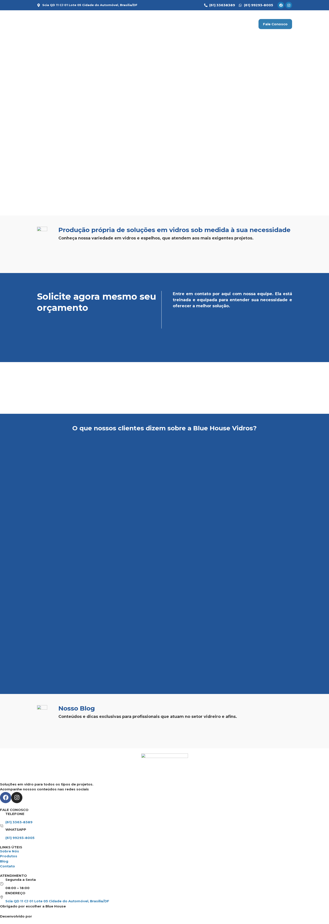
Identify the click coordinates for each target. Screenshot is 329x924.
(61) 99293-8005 (19, 838)
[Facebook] (281, 5)
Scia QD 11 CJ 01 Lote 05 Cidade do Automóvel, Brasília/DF (57, 901)
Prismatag (42, 916)
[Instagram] (288, 5)
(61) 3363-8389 (18, 822)
